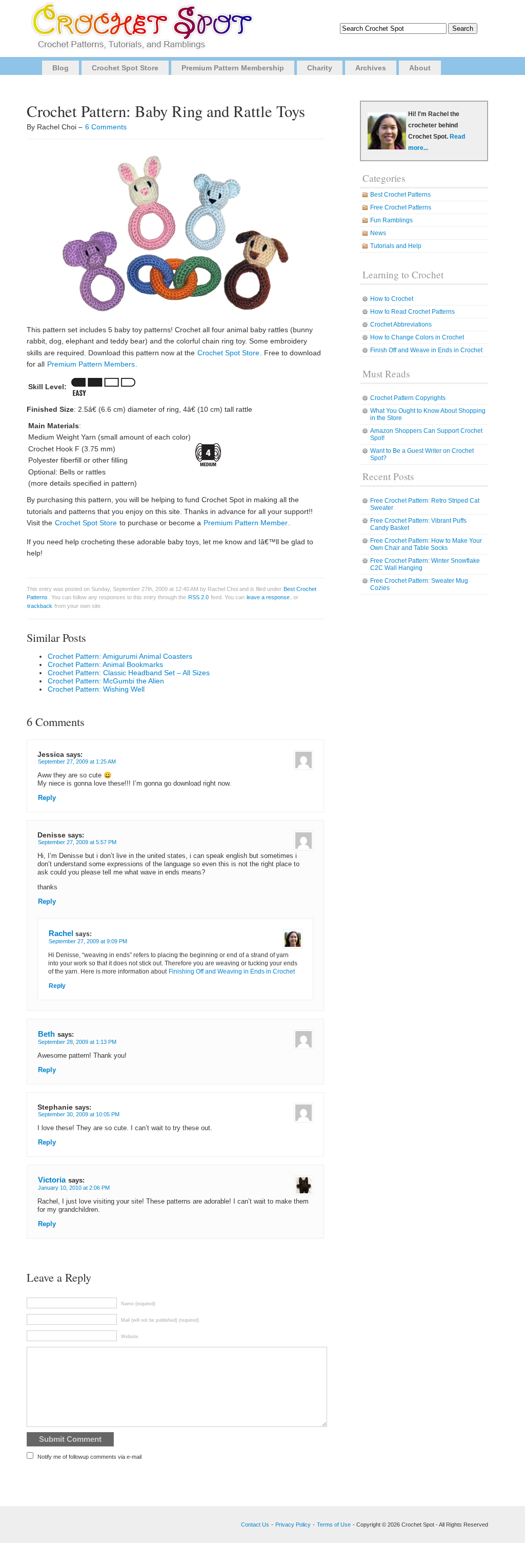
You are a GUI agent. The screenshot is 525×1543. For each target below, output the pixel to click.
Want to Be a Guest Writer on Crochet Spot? (422, 454)
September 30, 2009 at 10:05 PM (78, 1114)
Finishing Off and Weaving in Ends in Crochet (232, 971)
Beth (46, 1034)
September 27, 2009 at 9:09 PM (88, 941)
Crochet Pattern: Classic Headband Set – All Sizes (129, 673)
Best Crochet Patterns (400, 194)
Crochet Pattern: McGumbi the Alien (106, 681)
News (378, 233)
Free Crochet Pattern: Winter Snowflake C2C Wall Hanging (425, 564)
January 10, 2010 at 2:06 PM (74, 1188)
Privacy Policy (293, 1524)
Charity (319, 68)
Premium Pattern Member (246, 523)
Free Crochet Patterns (400, 207)
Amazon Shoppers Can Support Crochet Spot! (426, 434)
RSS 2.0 (198, 597)
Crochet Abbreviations (401, 324)
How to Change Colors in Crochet (417, 337)
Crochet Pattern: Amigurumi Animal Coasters (120, 656)
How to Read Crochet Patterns (412, 311)
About (420, 68)
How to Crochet (391, 298)
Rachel (61, 933)
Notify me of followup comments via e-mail (89, 1457)
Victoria (52, 1179)
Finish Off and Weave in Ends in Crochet (426, 350)
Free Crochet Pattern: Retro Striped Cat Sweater (424, 504)
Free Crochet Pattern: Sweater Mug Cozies (419, 584)
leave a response (268, 597)
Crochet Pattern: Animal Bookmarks (105, 664)
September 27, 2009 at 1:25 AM (77, 761)
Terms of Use (334, 1524)
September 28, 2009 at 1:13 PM (77, 1042)
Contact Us (255, 1524)
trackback (39, 606)
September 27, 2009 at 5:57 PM (77, 842)
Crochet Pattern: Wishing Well (96, 689)
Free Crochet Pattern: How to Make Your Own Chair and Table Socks (426, 544)
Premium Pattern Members (91, 364)
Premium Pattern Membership (232, 68)
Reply (47, 798)
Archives (370, 68)
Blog (60, 68)
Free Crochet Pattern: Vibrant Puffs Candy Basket (418, 524)
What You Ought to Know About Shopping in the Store (428, 414)
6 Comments (106, 127)
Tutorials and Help (395, 246)
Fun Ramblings (391, 220)
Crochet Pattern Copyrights (408, 398)
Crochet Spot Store (125, 68)
